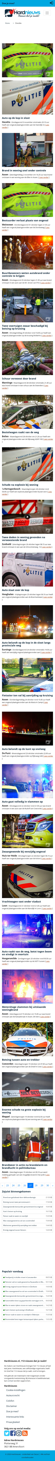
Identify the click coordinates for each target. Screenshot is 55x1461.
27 (30, 1185)
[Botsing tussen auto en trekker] (27, 1039)
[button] (6, 60)
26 (24, 1185)
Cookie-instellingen (15, 1390)
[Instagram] (19, 1434)
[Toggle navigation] (47, 13)
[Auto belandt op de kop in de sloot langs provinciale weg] (27, 622)
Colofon (10, 1400)
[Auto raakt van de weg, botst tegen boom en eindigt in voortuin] (27, 931)
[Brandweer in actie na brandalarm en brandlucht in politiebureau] (27, 1145)
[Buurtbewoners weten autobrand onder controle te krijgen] (27, 253)
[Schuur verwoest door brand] (27, 358)
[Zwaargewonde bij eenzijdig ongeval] (27, 831)
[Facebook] (13, 1434)
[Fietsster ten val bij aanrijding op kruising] (27, 675)
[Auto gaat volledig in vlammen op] (27, 781)
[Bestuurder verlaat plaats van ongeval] (27, 200)
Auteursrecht (13, 1395)
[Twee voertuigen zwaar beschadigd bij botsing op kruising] (27, 305)
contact (10, 1381)
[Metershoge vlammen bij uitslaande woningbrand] (27, 986)
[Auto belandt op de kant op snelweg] (27, 729)
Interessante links (15, 1416)
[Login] (51, 2)
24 (13, 1185)
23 (7, 1185)
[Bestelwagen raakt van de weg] (27, 412)
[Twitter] (7, 1434)
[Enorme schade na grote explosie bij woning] (27, 1089)
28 (36, 1185)
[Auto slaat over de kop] (27, 570)
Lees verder (43, 177)
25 (19, 1185)
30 (47, 1185)
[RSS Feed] (25, 1434)
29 (42, 1185)
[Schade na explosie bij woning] (27, 464)
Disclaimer (11, 1406)
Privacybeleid (13, 1422)
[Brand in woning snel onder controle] (27, 150)
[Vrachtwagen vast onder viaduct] (27, 881)
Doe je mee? (12, 1411)
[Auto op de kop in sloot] (27, 97)
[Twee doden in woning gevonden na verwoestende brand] (27, 517)
